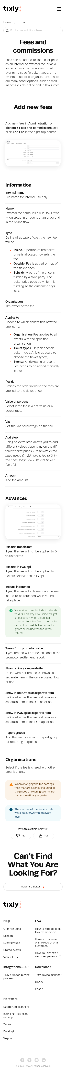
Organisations (12, 929)
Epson (39, 989)
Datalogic (9, 1031)
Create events (12, 950)
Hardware (10, 999)
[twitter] (29, 1060)
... (21, 22)
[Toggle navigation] (59, 9)
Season (8, 936)
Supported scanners (16, 1007)
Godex (39, 982)
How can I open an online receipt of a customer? (46, 943)
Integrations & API (16, 967)
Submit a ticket (31, 886)
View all (8, 957)
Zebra (7, 1024)
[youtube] (37, 1060)
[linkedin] (44, 1060)
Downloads (43, 967)
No (24, 835)
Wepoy (7, 1038)
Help (6, 921)
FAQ (38, 921)
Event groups (11, 943)
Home (7, 22)
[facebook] (22, 1060)
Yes (46, 835)
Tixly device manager (48, 975)
